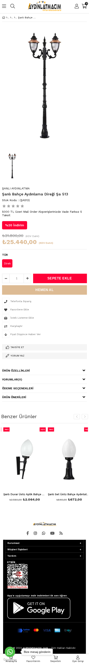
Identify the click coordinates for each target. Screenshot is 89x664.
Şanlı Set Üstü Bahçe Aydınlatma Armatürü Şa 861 (67, 494)
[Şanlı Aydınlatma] (14, 17)
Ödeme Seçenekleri (17, 388)
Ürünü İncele (31, 465)
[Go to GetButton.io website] (10, 659)
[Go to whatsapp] (10, 652)
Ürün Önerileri (14, 397)
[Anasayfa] (6, 17)
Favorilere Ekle (22, 465)
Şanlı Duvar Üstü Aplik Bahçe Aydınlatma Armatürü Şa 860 (22, 494)
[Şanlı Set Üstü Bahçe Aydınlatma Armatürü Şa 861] (67, 459)
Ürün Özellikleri (16, 370)
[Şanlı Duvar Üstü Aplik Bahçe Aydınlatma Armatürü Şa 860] (22, 459)
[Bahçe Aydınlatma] (10, 17)
